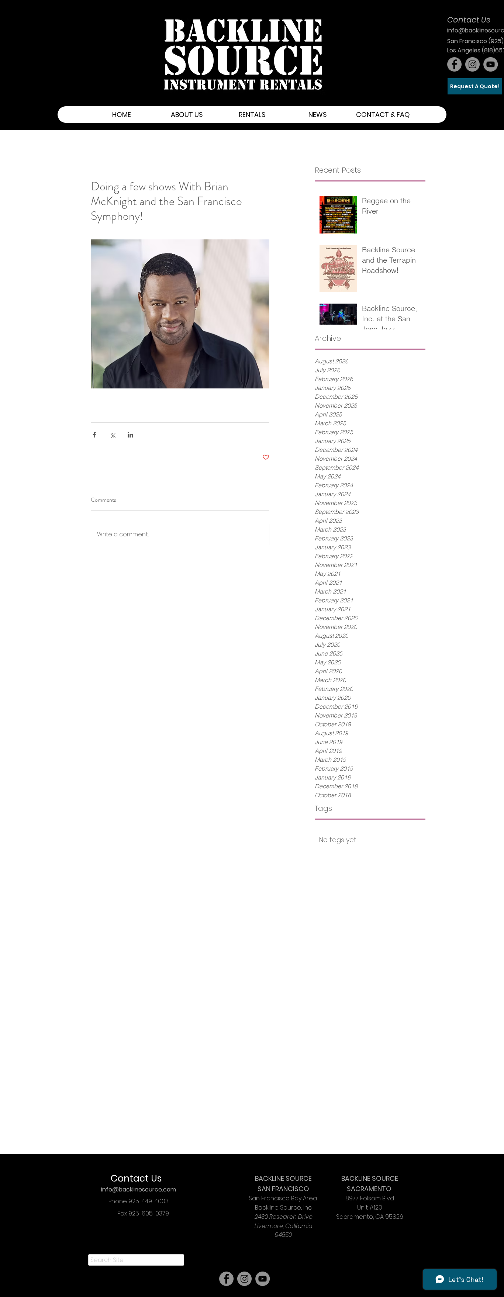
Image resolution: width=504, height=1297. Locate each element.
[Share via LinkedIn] (130, 434)
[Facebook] (454, 64)
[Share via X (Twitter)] (112, 434)
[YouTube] (490, 64)
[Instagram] (472, 64)
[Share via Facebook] (94, 434)
